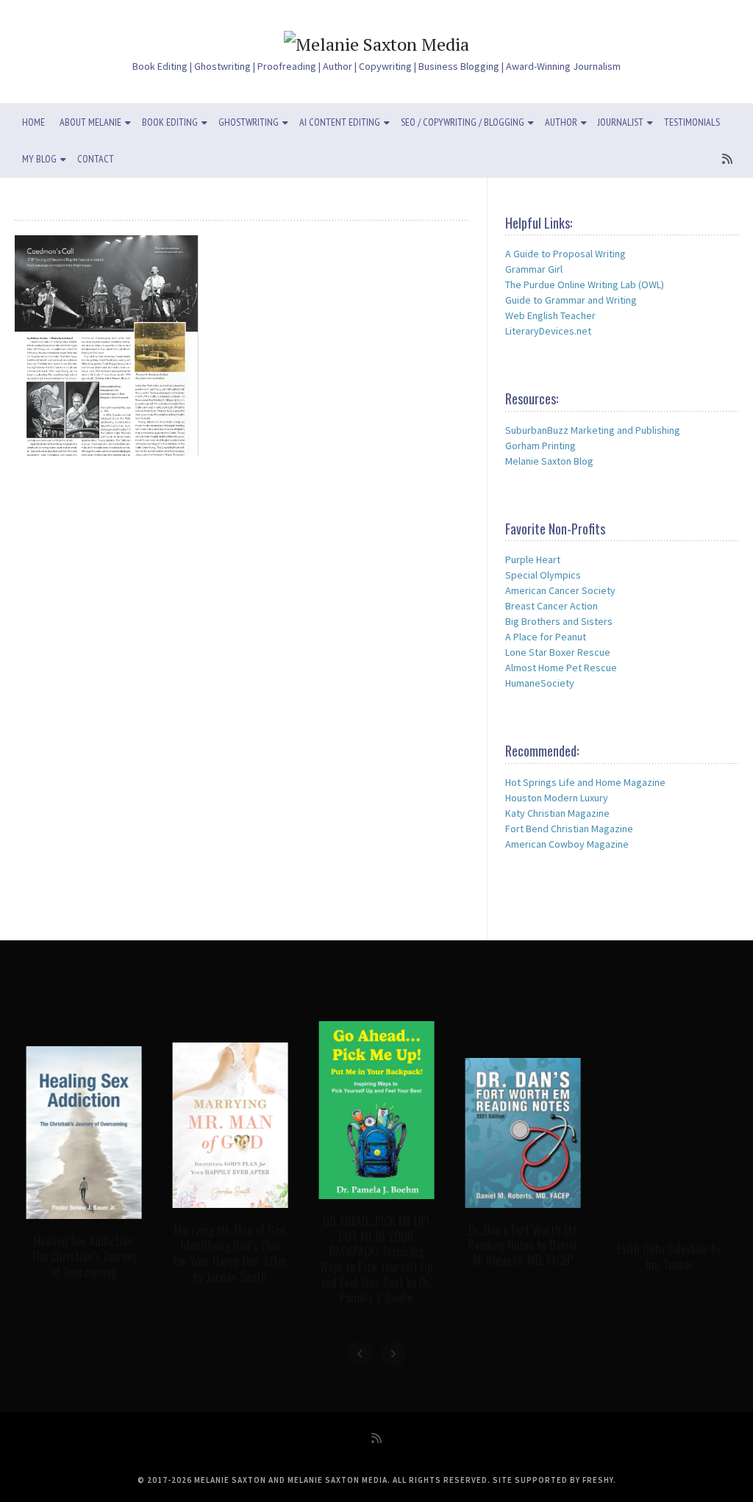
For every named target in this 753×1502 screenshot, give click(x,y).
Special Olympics (543, 575)
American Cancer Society (560, 590)
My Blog (39, 158)
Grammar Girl (534, 269)
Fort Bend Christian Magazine (569, 828)
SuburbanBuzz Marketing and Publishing (592, 430)
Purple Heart (532, 559)
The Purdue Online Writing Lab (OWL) (584, 284)
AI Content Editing (339, 122)
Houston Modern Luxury (556, 797)
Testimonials (692, 122)
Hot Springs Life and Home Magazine (585, 782)
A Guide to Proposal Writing (565, 253)
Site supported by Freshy (553, 1480)
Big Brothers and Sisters (559, 621)
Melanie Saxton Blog (549, 461)
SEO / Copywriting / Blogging (462, 122)
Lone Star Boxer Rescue (557, 652)
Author (561, 122)
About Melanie (90, 122)
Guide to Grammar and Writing (571, 300)
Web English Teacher (550, 315)
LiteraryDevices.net (548, 330)
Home (33, 122)
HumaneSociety (539, 683)
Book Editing (170, 122)
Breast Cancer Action (551, 605)
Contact (95, 158)
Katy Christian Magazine (557, 813)
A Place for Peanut (545, 636)
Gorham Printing (540, 445)
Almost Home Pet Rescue (561, 667)
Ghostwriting (248, 122)
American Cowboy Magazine (567, 844)
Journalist (620, 122)
